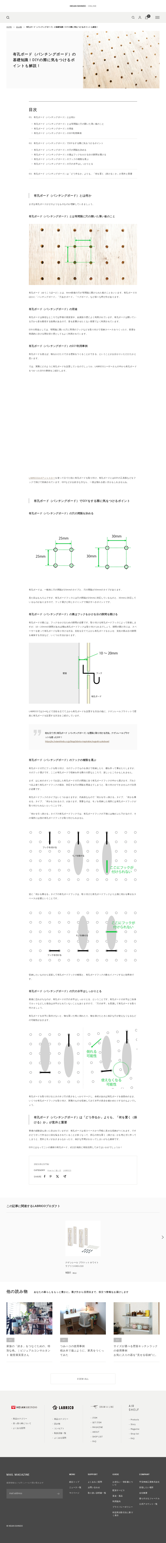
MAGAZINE (97, 1427)
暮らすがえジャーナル (149, 1498)
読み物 (19, 27)
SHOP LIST (97, 1436)
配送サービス (119, 1490)
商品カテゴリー (20, 1418)
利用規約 (117, 1501)
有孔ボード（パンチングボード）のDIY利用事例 (58, 133)
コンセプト (59, 1428)
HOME (9, 27)
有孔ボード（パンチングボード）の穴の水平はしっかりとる (63, 163)
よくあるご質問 (95, 1481)
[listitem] (44, 1176)
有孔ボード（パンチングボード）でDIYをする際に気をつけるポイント (68, 143)
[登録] (58, 1494)
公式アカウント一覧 (148, 1503)
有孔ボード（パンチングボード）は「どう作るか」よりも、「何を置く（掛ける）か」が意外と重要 (83, 173)
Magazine (135, 1428)
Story (133, 1424)
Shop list (135, 1433)
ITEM (94, 1417)
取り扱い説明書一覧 (97, 1492)
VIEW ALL (83, 1378)
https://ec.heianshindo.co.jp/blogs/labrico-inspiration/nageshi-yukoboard (77, 741)
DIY (10, 1340)
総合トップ (74, 1481)
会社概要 (143, 1492)
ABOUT (95, 1431)
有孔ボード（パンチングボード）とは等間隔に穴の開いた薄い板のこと (69, 123)
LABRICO (67, 1170)
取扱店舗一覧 (60, 1433)
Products (135, 1419)
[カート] (146, 17)
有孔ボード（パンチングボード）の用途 (53, 128)
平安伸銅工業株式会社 (149, 1481)
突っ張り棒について (22, 1423)
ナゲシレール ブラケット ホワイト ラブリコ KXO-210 (82, 1264)
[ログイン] (140, 17)
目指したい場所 (146, 1487)
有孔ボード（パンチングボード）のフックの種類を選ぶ (61, 159)
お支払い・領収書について (123, 1483)
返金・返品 (118, 1495)
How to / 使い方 (54, 1170)
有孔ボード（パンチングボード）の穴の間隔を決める (60, 149)
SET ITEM (97, 1422)
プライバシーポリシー (123, 1506)
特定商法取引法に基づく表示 (123, 1514)
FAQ (94, 1441)
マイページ (74, 1492)
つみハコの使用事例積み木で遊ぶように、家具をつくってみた (82, 1350)
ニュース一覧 (75, 1487)
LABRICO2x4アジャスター (42, 477)
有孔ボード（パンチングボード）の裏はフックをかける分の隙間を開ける (70, 154)
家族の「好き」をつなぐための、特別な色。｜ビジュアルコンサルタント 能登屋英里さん (28, 1350)
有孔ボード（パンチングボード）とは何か (54, 117)
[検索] (7, 17)
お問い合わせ (94, 1487)
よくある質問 (19, 1428)
